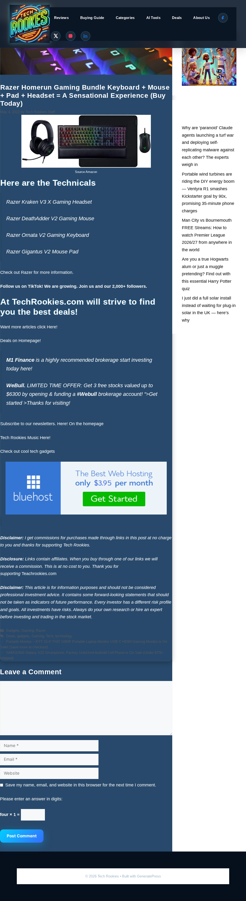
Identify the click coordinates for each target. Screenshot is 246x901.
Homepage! (29, 340)
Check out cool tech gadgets (28, 451)
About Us (201, 18)
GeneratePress (149, 876)
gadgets (23, 636)
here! (26, 369)
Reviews (61, 18)
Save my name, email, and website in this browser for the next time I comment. (80, 785)
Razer (26, 272)
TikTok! (35, 286)
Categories (125, 18)
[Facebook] (223, 18)
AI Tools (153, 18)
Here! (52, 327)
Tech (49, 636)
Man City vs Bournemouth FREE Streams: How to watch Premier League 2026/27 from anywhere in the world (207, 235)
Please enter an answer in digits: (31, 799)
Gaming (27, 630)
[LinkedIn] (85, 36)
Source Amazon (86, 172)
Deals (177, 18)
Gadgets (12, 630)
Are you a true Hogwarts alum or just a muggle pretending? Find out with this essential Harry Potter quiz (206, 274)
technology (63, 636)
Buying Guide (92, 18)
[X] (56, 36)
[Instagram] (70, 36)
